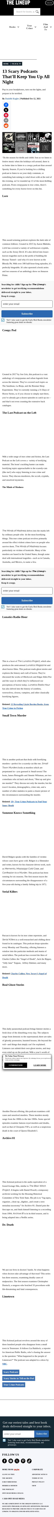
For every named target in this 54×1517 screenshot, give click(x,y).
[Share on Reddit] (6, 125)
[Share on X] (6, 110)
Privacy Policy (38, 1482)
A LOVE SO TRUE (8, 1474)
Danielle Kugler (12, 99)
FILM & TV (16, 64)
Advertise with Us (39, 1474)
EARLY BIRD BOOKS (9, 1482)
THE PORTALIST (8, 1489)
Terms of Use (37, 1478)
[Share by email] (6, 120)
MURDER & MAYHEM (9, 1485)
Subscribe (49, 3)
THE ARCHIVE (7, 1478)
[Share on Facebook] (6, 105)
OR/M (34, 1485)
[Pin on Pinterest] (6, 115)
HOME (6, 64)
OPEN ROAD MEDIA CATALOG (12, 1493)
